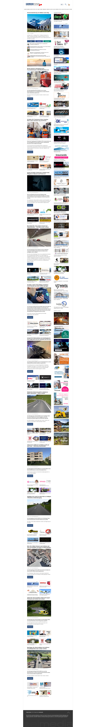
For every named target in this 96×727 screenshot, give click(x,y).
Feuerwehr (57, 9)
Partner (70, 9)
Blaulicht (67, 9)
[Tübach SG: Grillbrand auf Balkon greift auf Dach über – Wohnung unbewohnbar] (39, 457)
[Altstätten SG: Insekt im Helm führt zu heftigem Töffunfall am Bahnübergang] (39, 507)
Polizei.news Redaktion (35, 88)
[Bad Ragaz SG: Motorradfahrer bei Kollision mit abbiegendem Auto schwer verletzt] (39, 659)
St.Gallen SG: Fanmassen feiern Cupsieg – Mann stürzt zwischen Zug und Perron (38, 120)
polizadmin (31, 33)
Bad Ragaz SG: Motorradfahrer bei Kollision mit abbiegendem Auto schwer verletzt (38, 648)
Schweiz (25, 9)
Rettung (60, 9)
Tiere (65, 9)
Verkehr (48, 9)
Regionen (28, 9)
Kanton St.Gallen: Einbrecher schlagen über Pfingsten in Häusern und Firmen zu (38, 173)
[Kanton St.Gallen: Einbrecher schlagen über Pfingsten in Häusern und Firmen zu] (39, 183)
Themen (41, 9)
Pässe (52, 9)
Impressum (28, 712)
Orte (36, 9)
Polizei (54, 9)
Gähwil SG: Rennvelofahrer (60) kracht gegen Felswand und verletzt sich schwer (38, 598)
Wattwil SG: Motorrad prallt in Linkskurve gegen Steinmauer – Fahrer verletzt (37, 392)
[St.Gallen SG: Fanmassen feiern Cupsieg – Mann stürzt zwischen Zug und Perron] (39, 130)
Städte (34, 9)
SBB (49, 9)
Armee (63, 9)
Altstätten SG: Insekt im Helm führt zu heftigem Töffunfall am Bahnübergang (39, 497)
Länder (38, 9)
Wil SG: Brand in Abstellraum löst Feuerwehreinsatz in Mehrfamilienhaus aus (38, 69)
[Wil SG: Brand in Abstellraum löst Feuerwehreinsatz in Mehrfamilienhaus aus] (39, 79)
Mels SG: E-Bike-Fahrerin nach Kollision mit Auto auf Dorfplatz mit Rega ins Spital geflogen (39, 547)
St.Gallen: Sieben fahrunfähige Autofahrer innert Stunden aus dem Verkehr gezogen (37, 285)
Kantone (31, 9)
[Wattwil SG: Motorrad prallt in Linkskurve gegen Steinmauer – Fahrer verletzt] (39, 404)
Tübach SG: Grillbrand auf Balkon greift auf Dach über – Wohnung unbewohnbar (38, 445)
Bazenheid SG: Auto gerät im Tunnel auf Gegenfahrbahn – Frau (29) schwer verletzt (38, 226)
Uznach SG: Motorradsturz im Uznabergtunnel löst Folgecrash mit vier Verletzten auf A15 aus (39, 338)
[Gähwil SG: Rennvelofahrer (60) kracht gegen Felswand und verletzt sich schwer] (39, 608)
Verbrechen (44, 9)
